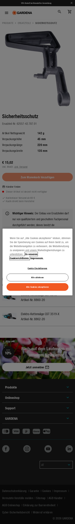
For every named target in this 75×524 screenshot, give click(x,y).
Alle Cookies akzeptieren (37, 286)
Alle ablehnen (37, 277)
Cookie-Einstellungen (37, 268)
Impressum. (37, 258)
